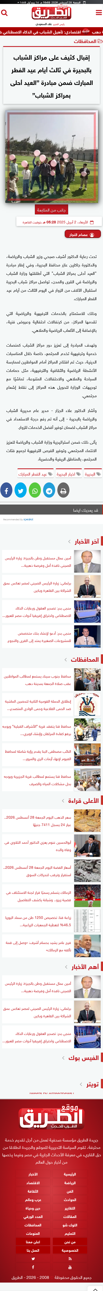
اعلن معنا (33, 1241)
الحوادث (70, 1199)
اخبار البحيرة (66, 473)
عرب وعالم (33, 1199)
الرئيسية (70, 1173)
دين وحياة (33, 1207)
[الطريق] (51, 18)
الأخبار (33, 1173)
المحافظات (85, 40)
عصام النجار (78, 234)
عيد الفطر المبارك (33, 473)
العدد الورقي (33, 1216)
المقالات (70, 1216)
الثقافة (33, 1190)
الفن (70, 1190)
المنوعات (33, 1233)
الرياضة (70, 1182)
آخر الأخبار (87, 540)
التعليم (70, 1233)
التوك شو (70, 1224)
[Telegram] (49, 490)
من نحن (70, 1241)
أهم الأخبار (85, 965)
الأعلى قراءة (83, 799)
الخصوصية (70, 1249)
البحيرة (90, 473)
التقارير (70, 1207)
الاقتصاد (33, 1182)
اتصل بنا (33, 1249)
